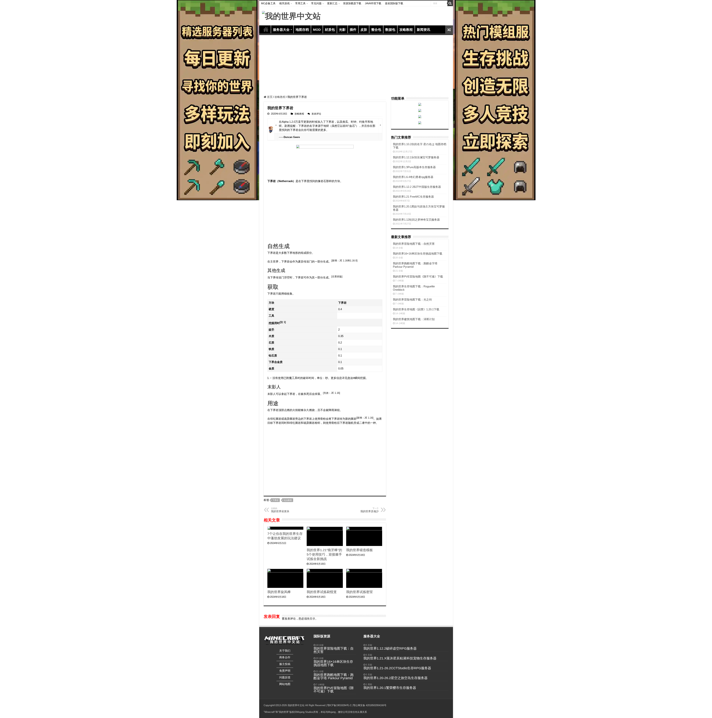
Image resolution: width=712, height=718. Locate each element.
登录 (312, 618)
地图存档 (302, 30)
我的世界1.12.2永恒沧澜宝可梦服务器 (416, 157)
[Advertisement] (356, 66)
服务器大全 (281, 30)
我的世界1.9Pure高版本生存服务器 (414, 167)
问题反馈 (284, 677)
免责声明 (284, 670)
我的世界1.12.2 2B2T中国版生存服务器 (417, 186)
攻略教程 (406, 30)
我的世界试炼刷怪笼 (322, 592)
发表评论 (316, 113)
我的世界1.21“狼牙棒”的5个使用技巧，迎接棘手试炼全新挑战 (324, 554)
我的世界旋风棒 (279, 592)
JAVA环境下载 (373, 3)
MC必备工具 (268, 3)
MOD (317, 30)
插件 (353, 30)
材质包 (330, 30)
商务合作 (284, 657)
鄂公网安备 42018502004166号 (369, 705)
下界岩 (275, 500)
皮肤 (363, 30)
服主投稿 (284, 664)
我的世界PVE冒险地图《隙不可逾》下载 (418, 276)
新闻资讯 (423, 30)
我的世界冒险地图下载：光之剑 (412, 299)
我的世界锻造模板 (359, 550)
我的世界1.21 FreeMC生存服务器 (413, 196)
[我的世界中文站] (291, 15)
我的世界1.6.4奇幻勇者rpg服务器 (413, 177)
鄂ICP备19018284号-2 (339, 705)
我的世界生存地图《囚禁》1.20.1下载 (416, 309)
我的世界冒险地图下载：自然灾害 (414, 243)
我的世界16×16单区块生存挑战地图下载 (417, 253)
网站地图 (284, 684)
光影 (342, 30)
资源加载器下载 (352, 3)
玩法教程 (288, 500)
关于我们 (284, 650)
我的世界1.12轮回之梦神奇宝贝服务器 (416, 219)
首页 (266, 29)
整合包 (376, 30)
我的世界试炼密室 (359, 592)
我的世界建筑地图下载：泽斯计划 (414, 319)
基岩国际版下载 (394, 3)
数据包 (390, 30)
